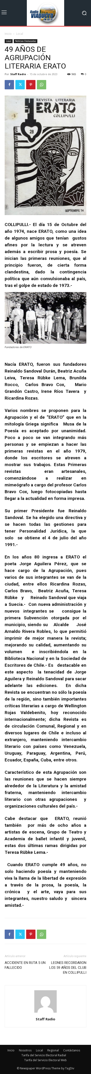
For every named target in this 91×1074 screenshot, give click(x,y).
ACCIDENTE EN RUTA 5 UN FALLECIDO (25, 965)
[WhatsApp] (41, 84)
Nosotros (25, 1050)
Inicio (8, 34)
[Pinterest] (30, 84)
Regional (53, 1050)
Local (19, 34)
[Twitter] (20, 84)
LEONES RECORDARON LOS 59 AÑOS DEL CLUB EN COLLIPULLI (67, 968)
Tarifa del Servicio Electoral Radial (43, 1055)
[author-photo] (45, 1013)
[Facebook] (9, 84)
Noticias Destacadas (25, 41)
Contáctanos (71, 1050)
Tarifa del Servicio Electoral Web (45, 1060)
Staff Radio (18, 74)
